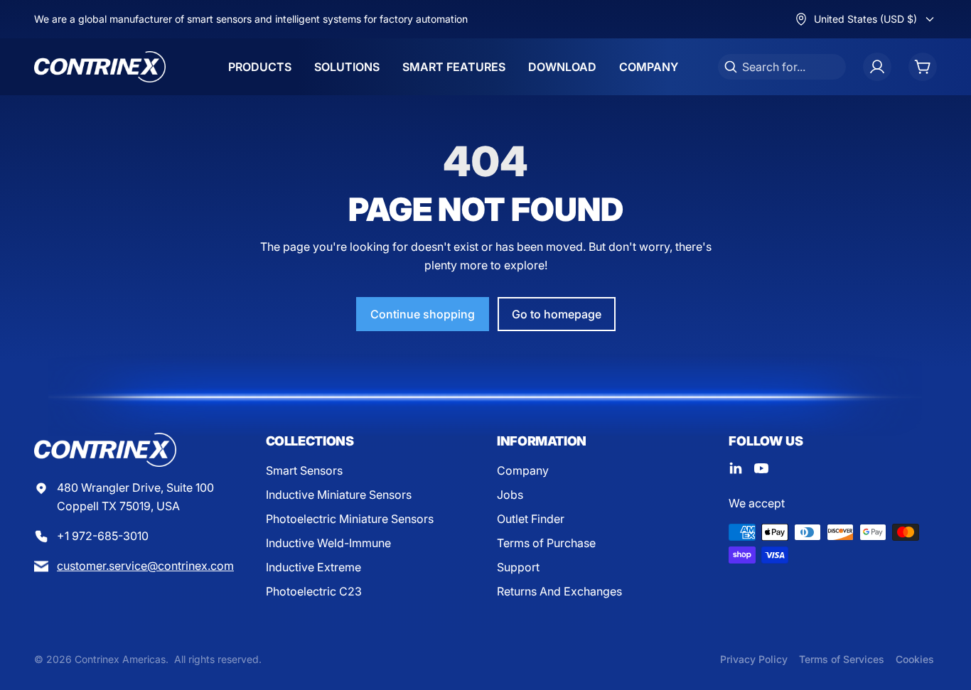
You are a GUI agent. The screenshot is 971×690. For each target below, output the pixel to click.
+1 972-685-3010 (103, 536)
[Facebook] (736, 468)
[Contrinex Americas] (100, 66)
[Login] (877, 67)
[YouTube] (761, 468)
